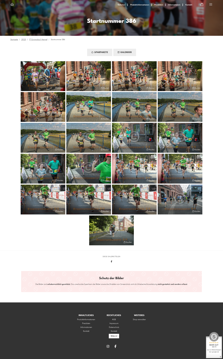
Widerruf (114, 336)
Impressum (114, 323)
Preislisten (158, 5)
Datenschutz (114, 327)
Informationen (174, 5)
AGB (114, 320)
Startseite (14, 40)
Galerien (121, 5)
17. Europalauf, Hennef (38, 40)
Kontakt (188, 5)
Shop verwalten (139, 320)
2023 (23, 40)
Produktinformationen (139, 5)
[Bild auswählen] (24, 88)
